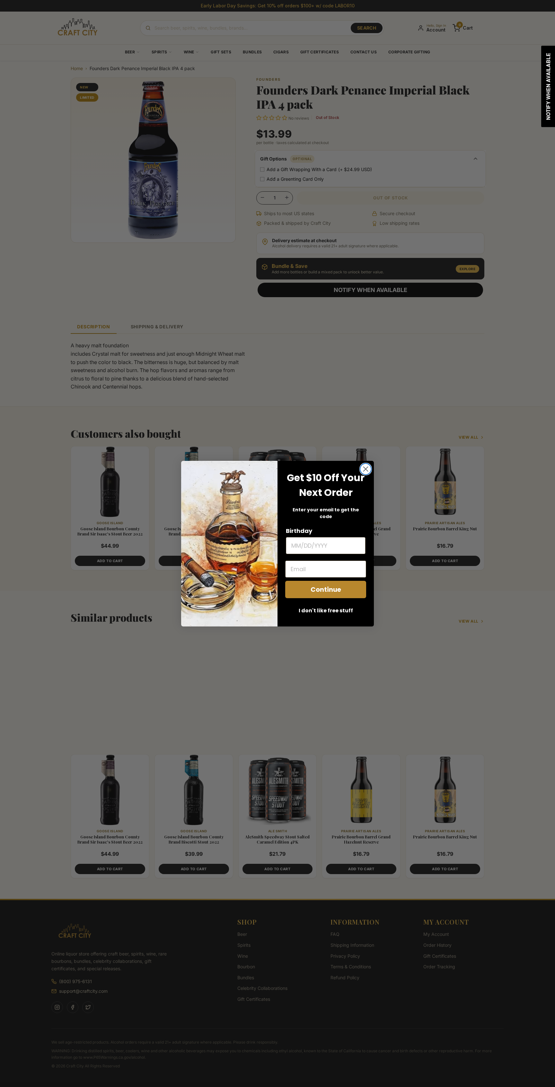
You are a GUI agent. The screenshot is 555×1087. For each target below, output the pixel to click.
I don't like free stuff (326, 610)
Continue (326, 589)
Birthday (299, 531)
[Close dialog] (365, 469)
